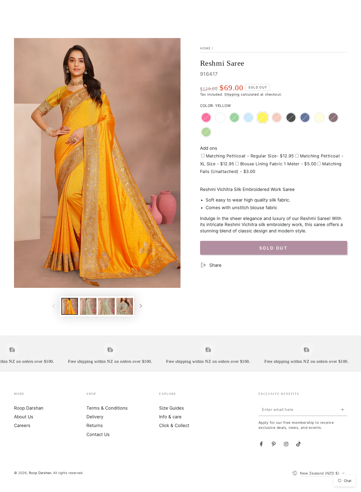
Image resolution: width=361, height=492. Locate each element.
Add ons (208, 148)
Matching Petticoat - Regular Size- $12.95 (250, 155)
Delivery (94, 416)
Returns (94, 425)
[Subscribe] (344, 410)
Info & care (170, 416)
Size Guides (171, 408)
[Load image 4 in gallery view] (88, 306)
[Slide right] (141, 306)
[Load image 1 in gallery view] (69, 306)
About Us (23, 416)
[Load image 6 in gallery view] (124, 306)
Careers (22, 425)
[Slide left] (54, 306)
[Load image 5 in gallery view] (106, 306)
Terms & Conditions (107, 408)
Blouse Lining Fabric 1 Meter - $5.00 (278, 163)
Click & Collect (174, 425)
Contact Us (98, 434)
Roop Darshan (28, 408)
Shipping (232, 94)
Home (205, 48)
